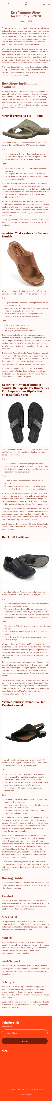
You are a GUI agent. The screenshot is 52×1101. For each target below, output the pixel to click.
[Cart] (49, 3)
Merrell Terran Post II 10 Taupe (22, 116)
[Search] (8, 3)
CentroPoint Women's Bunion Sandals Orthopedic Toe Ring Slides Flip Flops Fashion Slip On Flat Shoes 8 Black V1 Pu (25, 390)
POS (24, 1089)
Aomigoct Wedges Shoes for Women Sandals (25, 234)
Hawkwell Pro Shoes (15, 537)
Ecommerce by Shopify (36, 1089)
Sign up (25, 1041)
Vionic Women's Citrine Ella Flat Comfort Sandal (23, 703)
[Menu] (3, 3)
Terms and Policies (26, 1095)
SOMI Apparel (18, 1089)
